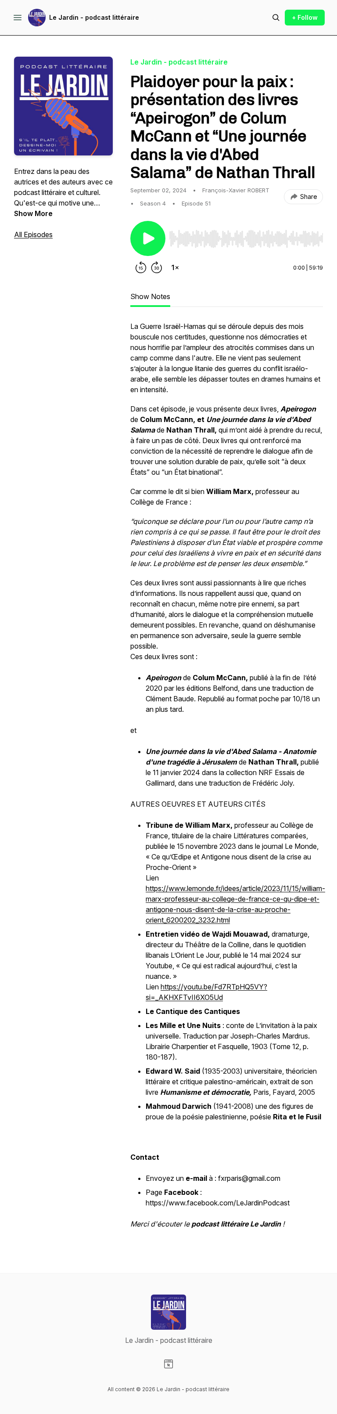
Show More (33, 213)
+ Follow (305, 17)
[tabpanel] (226, 779)
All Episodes (33, 234)
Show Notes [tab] (150, 296)
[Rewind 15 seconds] (141, 267)
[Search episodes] (276, 17)
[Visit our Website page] (168, 1364)
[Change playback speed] (175, 267)
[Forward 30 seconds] (157, 267)
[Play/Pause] (147, 238)
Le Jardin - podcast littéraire (94, 17)
